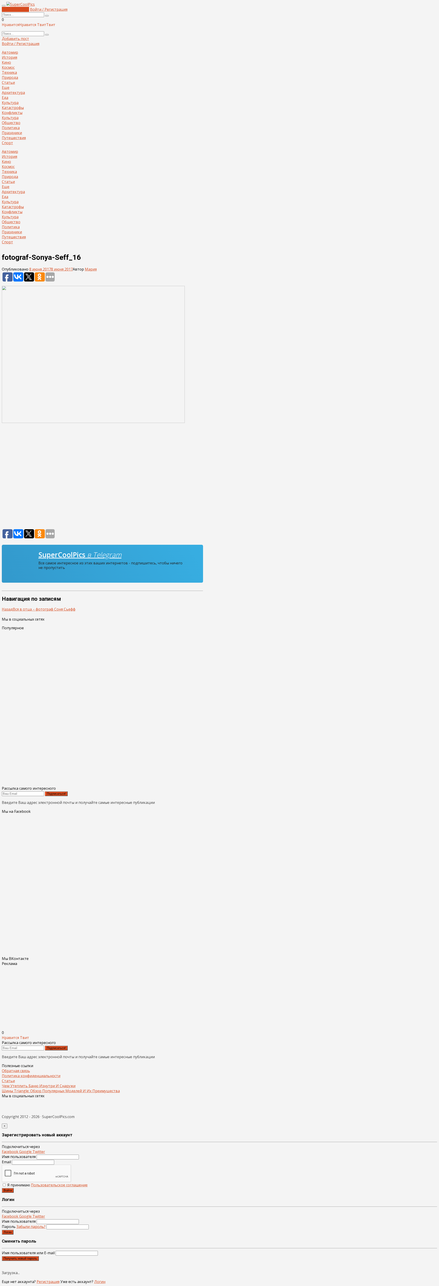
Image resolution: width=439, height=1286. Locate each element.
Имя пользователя (19, 1156)
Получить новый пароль (20, 1258)
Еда (5, 97)
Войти (8, 1190)
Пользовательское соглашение (59, 1185)
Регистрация (48, 1281)
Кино (6, 62)
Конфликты (12, 112)
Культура (10, 102)
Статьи (8, 82)
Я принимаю (47, 1185)
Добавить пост (15, 9)
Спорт (7, 142)
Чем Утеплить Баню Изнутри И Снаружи (38, 1085)
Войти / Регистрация (48, 9)
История (9, 57)
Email (6, 1161)
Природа (10, 77)
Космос (8, 67)
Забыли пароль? (31, 1226)
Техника (9, 72)
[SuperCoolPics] (20, 4)
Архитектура (13, 92)
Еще (5, 87)
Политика (11, 127)
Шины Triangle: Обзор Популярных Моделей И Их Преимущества (61, 1090)
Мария (91, 269)
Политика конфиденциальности (31, 1075)
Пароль (24, 1226)
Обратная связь (16, 1070)
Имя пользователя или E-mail (28, 1252)
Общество (11, 122)
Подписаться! (56, 793)
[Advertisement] (102, 478)
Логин (8, 1232)
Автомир (10, 52)
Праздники (12, 132)
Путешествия (14, 137)
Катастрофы (13, 107)
